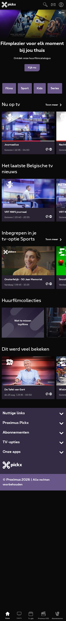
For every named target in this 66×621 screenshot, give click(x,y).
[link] (28, 133)
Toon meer (51, 105)
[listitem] (23, 323)
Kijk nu (32, 67)
